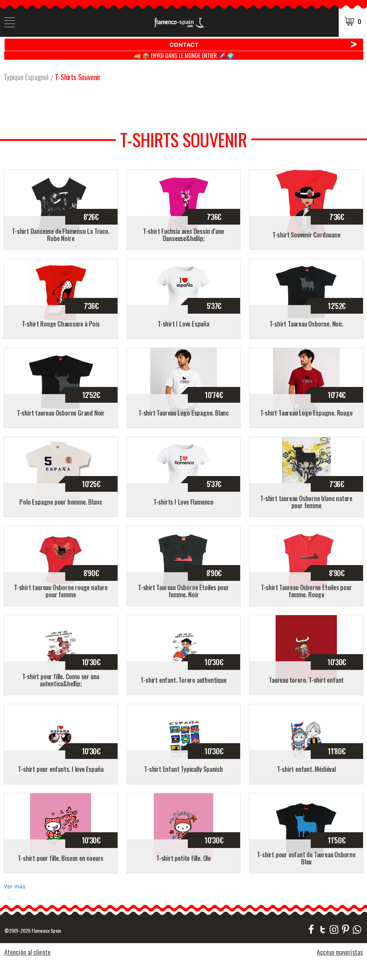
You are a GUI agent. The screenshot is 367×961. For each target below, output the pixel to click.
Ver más (14, 886)
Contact (264, 44)
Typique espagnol (26, 77)
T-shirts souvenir (78, 77)
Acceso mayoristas (340, 952)
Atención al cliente (27, 952)
